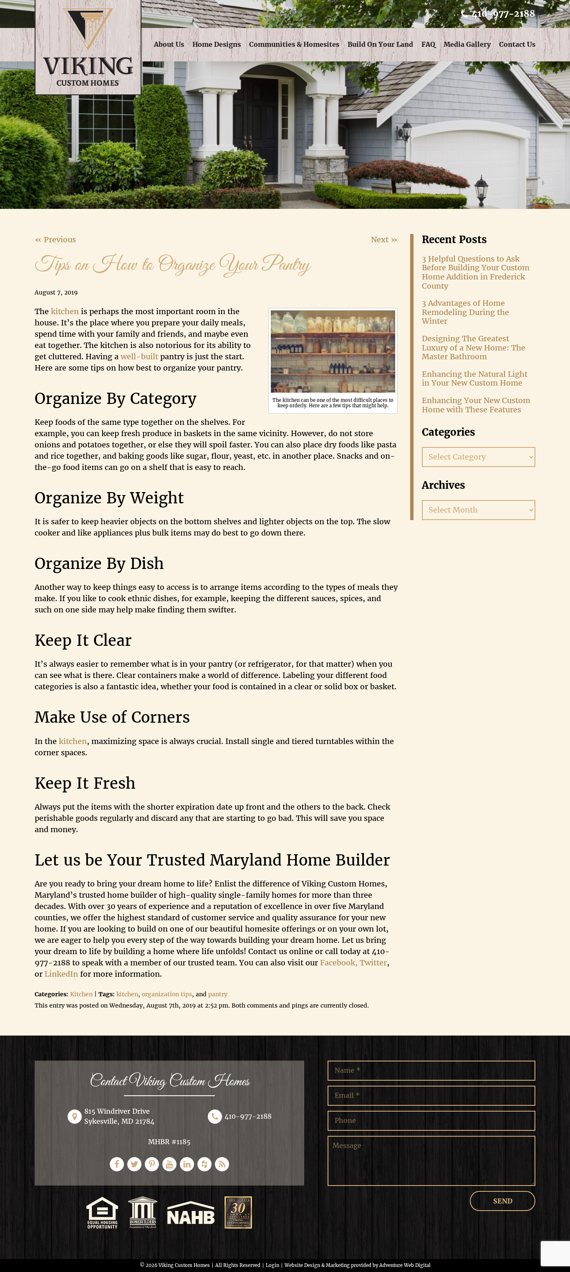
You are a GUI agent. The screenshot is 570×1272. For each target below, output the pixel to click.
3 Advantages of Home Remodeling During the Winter (465, 312)
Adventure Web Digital (405, 1265)
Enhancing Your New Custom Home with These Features (476, 405)
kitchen (127, 994)
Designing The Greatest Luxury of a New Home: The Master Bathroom (473, 347)
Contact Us (517, 44)
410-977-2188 (502, 13)
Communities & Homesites (294, 44)
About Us (169, 44)
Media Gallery (467, 44)
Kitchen (81, 994)
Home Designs (216, 44)
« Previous (55, 239)
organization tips (167, 994)
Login (272, 1265)
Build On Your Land (380, 44)
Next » (384, 239)
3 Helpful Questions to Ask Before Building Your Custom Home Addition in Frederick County (476, 272)
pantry (217, 994)
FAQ (428, 44)
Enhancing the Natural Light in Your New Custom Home (474, 378)
